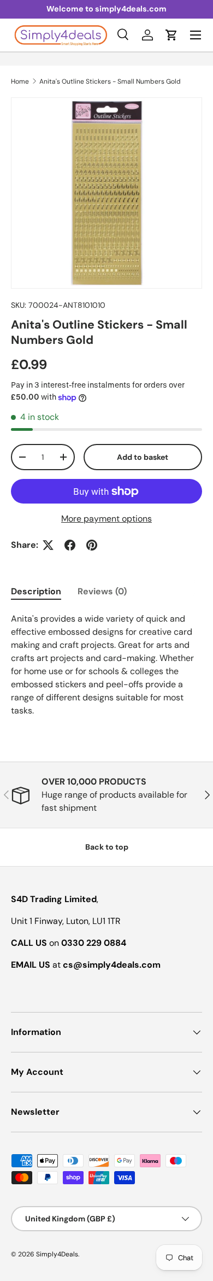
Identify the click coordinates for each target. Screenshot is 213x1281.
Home (20, 81)
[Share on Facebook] (70, 545)
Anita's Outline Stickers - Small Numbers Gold (110, 81)
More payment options (106, 518)
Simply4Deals (57, 1254)
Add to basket (142, 457)
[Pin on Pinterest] (92, 545)
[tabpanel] (106, 664)
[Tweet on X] (48, 545)
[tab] (36, 591)
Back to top (106, 847)
